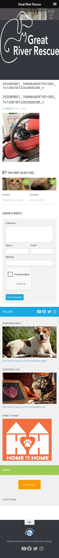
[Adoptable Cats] (29, 403)
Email (34, 245)
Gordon (6, 194)
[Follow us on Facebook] (44, 312)
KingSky (9, 108)
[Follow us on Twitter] (49, 312)
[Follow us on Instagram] (55, 312)
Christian (34, 194)
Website (10, 257)
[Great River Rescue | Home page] (29, 37)
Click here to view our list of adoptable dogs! (24, 360)
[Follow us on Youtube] (39, 312)
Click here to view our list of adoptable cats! (24, 406)
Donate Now (29, 484)
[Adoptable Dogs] (29, 356)
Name (9, 245)
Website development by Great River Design (29, 541)
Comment (11, 223)
